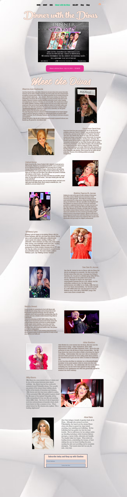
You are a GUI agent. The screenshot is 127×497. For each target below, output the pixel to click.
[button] (103, 1)
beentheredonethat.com (29, 108)
